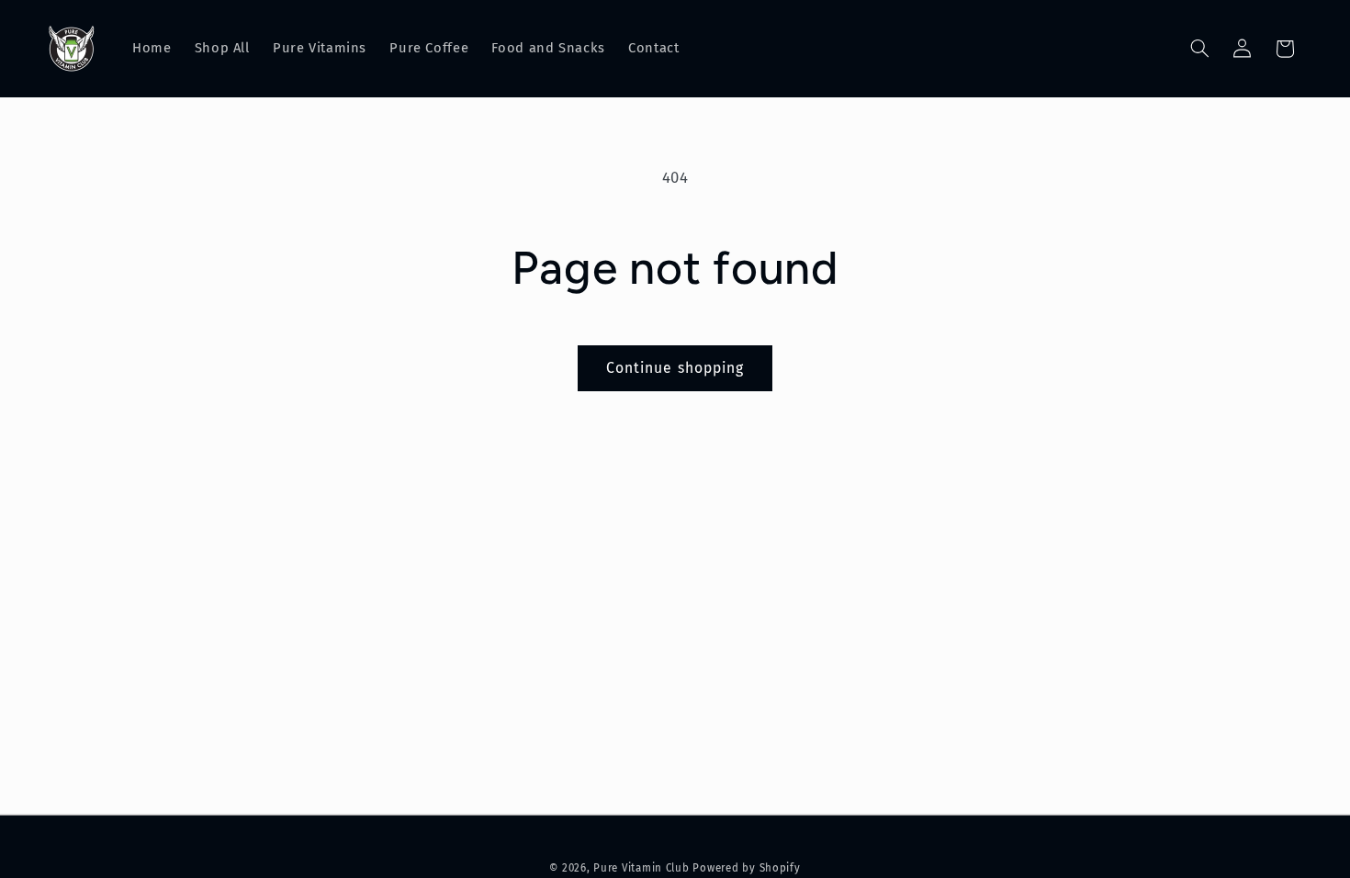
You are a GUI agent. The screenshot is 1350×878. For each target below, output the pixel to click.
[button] (1199, 49)
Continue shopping (675, 368)
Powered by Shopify (746, 867)
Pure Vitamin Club (641, 867)
